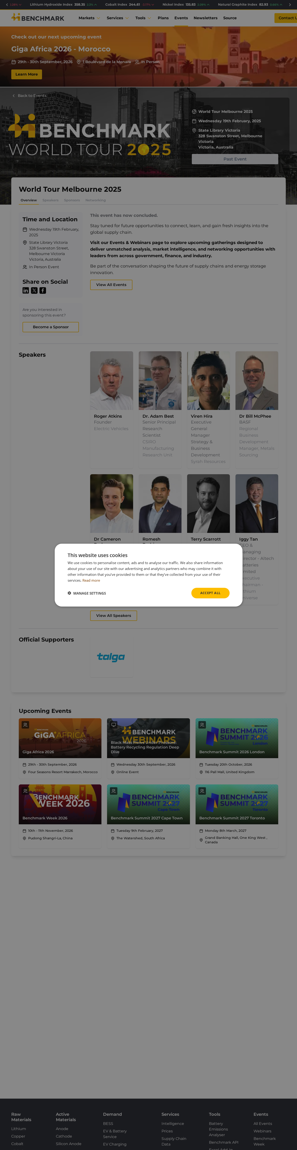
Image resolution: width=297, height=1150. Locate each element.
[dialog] (149, 574)
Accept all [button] (210, 593)
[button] (87, 593)
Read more (91, 580)
